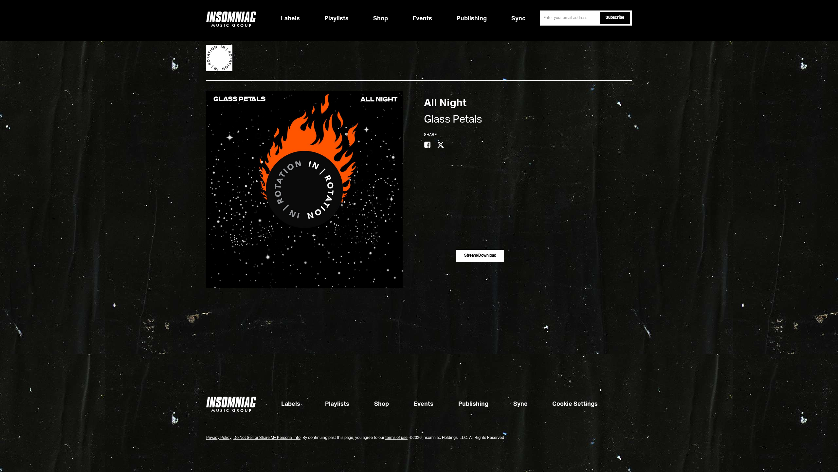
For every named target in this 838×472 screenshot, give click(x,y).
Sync (518, 19)
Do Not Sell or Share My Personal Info (267, 438)
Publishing (472, 19)
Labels (290, 19)
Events (422, 19)
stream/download (480, 256)
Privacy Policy (218, 438)
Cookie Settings (575, 404)
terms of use (396, 438)
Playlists (336, 19)
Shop (380, 19)
